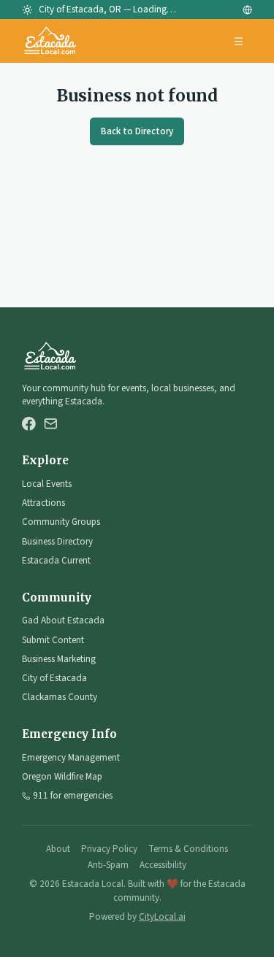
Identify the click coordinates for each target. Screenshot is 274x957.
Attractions (43, 503)
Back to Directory (137, 131)
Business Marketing (59, 659)
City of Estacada (54, 678)
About (58, 849)
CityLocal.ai (162, 916)
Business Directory (57, 541)
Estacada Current (56, 560)
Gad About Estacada (63, 620)
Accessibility (163, 865)
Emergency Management (71, 757)
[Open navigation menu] (239, 41)
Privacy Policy (109, 849)
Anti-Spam (108, 865)
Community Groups (61, 522)
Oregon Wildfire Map (62, 776)
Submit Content (53, 640)
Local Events (47, 484)
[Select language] (247, 10)
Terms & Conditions (188, 849)
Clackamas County (59, 697)
